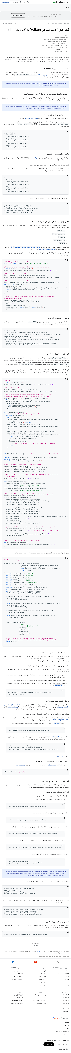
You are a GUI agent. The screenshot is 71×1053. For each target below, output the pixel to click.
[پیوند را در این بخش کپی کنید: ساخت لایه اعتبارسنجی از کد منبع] (45, 154)
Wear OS (20, 973)
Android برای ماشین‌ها (17, 979)
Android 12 (66, 1009)
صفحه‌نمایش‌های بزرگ (18, 971)
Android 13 (66, 1006)
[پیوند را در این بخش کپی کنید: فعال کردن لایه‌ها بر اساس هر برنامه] (44, 792)
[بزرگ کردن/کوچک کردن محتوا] (61, 35)
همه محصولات (65, 1034)
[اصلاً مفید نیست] (3, 23)
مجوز (59, 1040)
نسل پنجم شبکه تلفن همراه (40, 985)
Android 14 (66, 1003)
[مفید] (6, 23)
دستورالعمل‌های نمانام (51, 1040)
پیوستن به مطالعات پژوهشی (16, 1003)
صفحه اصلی (66, 23)
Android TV (20, 982)
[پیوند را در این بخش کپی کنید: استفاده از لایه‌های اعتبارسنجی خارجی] (37, 653)
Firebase (66, 1028)
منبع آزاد (67, 979)
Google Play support (17, 1000)
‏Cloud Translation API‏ (44, 16)
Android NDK (42, 1006)
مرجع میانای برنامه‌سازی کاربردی (39, 1000)
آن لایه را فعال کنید (20, 765)
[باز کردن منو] (67, 2)
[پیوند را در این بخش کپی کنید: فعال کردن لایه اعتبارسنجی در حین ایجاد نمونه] (30, 222)
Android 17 (66, 995)
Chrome (67, 1025)
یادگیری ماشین (42, 973)
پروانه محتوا (38, 951)
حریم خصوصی (42, 982)
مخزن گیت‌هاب (35, 158)
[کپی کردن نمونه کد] (68, 260)
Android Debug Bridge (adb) (60, 720)
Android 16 (66, 997)
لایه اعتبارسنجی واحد (45, 75)
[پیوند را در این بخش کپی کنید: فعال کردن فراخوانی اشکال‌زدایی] (41, 354)
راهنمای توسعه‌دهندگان (41, 997)
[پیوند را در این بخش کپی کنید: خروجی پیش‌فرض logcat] (46, 318)
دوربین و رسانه (42, 979)
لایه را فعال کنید (61, 756)
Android (66, 971)
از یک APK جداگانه (13, 707)
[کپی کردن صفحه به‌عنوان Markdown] (8, 29)
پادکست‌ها (67, 987)
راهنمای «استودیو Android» (39, 995)
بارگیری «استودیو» (41, 1003)
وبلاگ (67, 985)
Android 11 (66, 1011)
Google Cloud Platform (62, 1031)
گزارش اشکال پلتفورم (18, 995)
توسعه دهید (54, 23)
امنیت (67, 976)
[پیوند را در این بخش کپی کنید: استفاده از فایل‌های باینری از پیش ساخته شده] (38, 115)
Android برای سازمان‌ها (63, 973)
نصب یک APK (52, 765)
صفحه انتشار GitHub (32, 118)
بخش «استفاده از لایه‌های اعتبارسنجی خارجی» (43, 108)
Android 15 (66, 1000)
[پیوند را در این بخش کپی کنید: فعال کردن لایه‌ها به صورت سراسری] (44, 922)
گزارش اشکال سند (19, 997)
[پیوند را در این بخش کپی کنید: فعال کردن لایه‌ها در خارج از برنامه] (40, 781)
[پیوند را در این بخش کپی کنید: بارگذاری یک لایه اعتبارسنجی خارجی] (43, 701)
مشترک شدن (49, 1044)
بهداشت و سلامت (42, 976)
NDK (67, 7)
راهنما (49, 23)
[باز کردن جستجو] (28, 2)
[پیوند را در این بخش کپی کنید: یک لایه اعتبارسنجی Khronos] (42, 69)
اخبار (68, 982)
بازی (45, 971)
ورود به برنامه (5, 2)
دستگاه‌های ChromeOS (17, 976)
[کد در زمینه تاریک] (68, 131)
